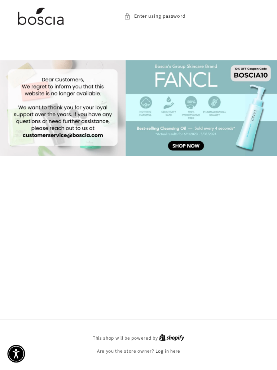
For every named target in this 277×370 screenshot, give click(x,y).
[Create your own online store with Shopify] (171, 338)
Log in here (167, 351)
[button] (154, 16)
